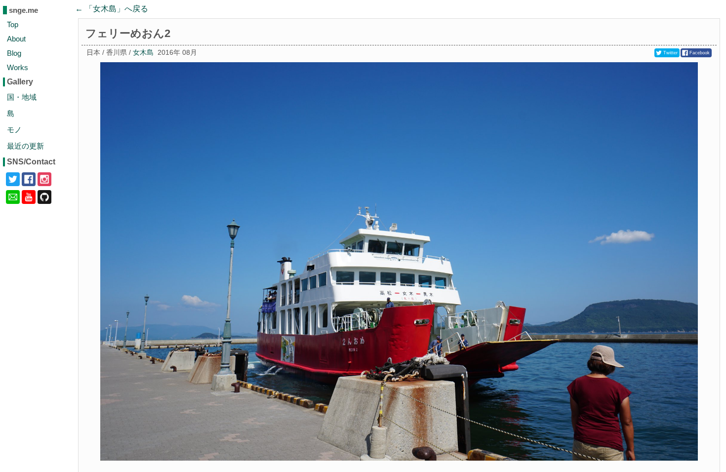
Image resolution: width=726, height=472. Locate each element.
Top (12, 24)
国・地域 (22, 97)
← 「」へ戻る (111, 8)
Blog (14, 53)
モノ (14, 129)
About (16, 39)
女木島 (143, 52)
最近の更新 (25, 146)
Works (17, 67)
